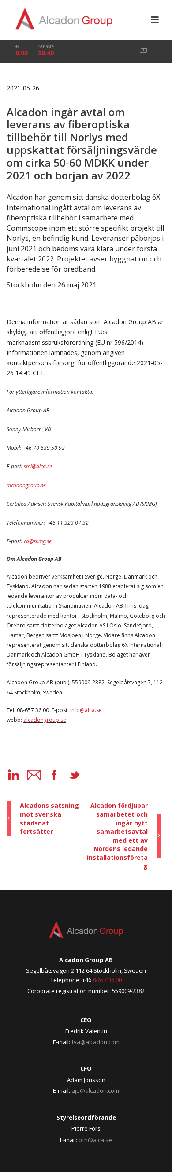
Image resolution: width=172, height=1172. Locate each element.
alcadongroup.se (26, 485)
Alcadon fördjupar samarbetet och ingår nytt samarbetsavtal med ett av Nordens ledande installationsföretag (117, 835)
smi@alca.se (38, 466)
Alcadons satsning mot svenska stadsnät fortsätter (49, 818)
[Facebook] (54, 775)
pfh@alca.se (95, 1140)
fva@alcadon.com (95, 1042)
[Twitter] (74, 775)
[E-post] (34, 775)
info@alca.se (86, 710)
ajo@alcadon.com (95, 1090)
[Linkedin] (14, 775)
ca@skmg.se (38, 541)
